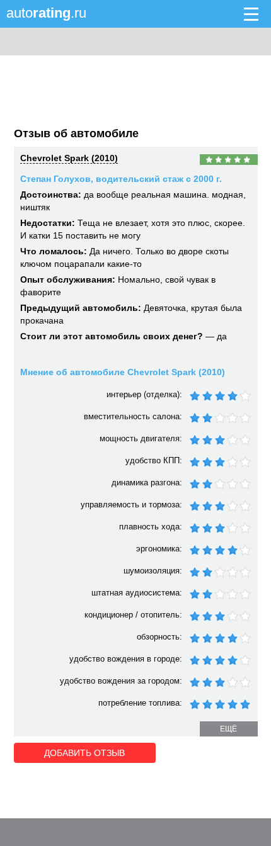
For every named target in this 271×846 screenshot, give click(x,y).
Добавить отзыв (84, 753)
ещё (228, 729)
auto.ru (46, 13)
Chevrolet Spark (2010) (69, 158)
